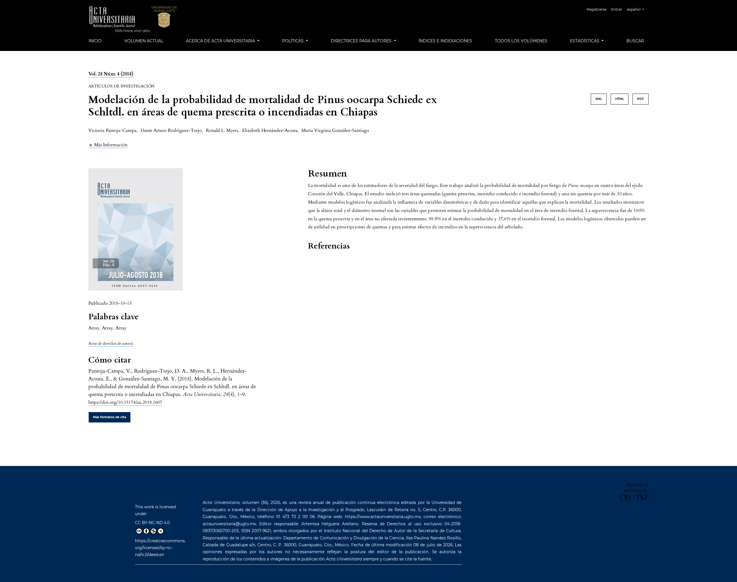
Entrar (616, 9)
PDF (640, 99)
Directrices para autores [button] (362, 40)
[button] (108, 144)
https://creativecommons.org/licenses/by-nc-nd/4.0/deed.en (160, 548)
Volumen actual (143, 40)
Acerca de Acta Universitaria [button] (221, 40)
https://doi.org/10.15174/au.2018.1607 (125, 402)
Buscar (635, 40)
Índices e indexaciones (445, 40)
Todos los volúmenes (521, 40)
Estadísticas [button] (585, 40)
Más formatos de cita (109, 417)
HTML (619, 99)
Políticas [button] (293, 40)
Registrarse (596, 9)
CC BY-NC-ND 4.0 (152, 522)
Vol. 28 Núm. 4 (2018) (110, 74)
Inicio (95, 40)
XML (598, 99)
